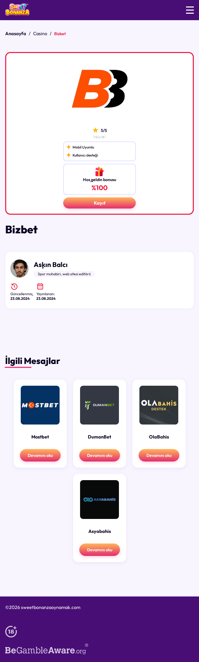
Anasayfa (15, 33)
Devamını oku (40, 455)
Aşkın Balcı (51, 264)
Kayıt (99, 203)
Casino (40, 33)
